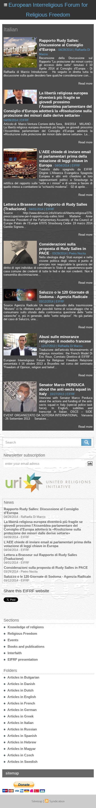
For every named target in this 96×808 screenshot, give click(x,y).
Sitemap (36, 801)
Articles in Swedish (22, 762)
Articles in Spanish (22, 736)
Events (12, 640)
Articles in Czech (20, 755)
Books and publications (25, 646)
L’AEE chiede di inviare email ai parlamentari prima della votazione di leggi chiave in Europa (65, 158)
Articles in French (21, 703)
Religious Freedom (22, 633)
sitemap (12, 773)
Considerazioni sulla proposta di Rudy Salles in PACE (62, 248)
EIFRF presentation (22, 659)
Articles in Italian (20, 723)
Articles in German (22, 710)
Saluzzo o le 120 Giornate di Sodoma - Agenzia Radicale (64, 294)
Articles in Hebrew (21, 742)
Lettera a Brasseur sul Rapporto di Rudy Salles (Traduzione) (40, 557)
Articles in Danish (21, 684)
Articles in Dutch (20, 690)
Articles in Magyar (21, 749)
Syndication (57, 801)
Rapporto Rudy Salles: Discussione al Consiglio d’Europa (61, 45)
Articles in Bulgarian (23, 677)
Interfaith (14, 653)
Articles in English (21, 697)
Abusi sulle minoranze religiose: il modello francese (65, 339)
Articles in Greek (20, 716)
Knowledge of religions (25, 627)
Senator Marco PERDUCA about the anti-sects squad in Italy (65, 389)
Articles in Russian (22, 729)
